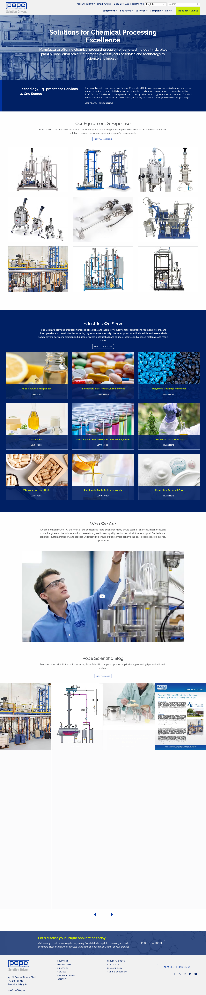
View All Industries (103, 346)
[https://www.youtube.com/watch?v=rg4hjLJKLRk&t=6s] (103, 596)
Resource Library (86, 4)
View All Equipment (103, 139)
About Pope (90, 103)
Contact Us (138, 4)
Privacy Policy (114, 968)
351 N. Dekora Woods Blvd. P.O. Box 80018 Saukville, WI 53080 (22, 981)
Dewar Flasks (104, 4)
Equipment (108, 10)
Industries (125, 10)
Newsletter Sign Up (177, 967)
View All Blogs (103, 676)
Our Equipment (106, 103)
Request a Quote (116, 961)
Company (155, 10)
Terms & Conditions (117, 972)
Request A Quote (188, 10)
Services (140, 10)
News (168, 10)
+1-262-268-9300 (121, 4)
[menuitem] (108, 10)
